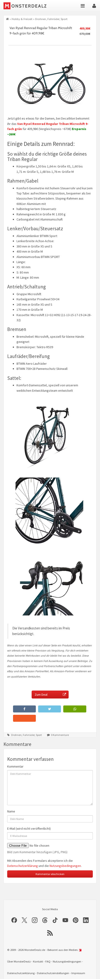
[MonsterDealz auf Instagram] (35, 920)
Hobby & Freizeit (22, 19)
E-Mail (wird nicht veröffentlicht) (29, 828)
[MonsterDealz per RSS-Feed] (50, 933)
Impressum (78, 973)
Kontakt (38, 961)
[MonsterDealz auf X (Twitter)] (24, 920)
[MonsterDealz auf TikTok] (55, 920)
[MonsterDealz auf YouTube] (65, 920)
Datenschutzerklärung (22, 866)
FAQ (47, 961)
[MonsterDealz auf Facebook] (14, 920)
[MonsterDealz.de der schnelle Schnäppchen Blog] (28, 5)
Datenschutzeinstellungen (53, 973)
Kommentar (15, 766)
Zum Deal (41, 694)
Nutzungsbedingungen (65, 866)
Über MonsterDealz (19, 961)
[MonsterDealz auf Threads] (45, 920)
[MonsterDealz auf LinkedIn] (86, 920)
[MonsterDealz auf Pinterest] (75, 920)
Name (11, 811)
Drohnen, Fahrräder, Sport (51, 19)
